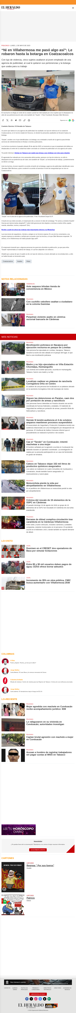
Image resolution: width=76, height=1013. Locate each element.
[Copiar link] (24, 120)
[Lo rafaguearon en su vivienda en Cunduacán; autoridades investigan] (13, 724)
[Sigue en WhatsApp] (69, 120)
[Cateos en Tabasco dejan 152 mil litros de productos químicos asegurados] (13, 468)
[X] (7, 120)
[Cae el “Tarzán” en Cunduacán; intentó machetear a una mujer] (13, 448)
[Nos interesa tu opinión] (38, 982)
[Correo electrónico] (20, 120)
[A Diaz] (5, 661)
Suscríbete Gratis (38, 850)
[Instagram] (35, 998)
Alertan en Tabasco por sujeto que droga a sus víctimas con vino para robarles (42, 153)
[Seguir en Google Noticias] (73, 120)
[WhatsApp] (11, 120)
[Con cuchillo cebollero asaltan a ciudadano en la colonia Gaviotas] (13, 304)
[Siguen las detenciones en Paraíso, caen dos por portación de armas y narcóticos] (13, 404)
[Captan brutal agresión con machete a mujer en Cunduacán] (13, 740)
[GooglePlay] (49, 998)
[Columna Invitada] (5, 680)
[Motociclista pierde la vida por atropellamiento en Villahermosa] (13, 487)
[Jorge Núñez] (5, 671)
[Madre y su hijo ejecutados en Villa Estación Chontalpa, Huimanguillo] (13, 368)
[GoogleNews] (40, 998)
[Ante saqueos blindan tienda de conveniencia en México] (13, 289)
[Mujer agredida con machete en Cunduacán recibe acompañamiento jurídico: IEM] (13, 709)
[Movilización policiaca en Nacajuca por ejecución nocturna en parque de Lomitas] (13, 350)
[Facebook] (2, 120)
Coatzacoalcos (8, 261)
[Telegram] (15, 120)
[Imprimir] (28, 120)
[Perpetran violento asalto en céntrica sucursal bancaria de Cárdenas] (13, 320)
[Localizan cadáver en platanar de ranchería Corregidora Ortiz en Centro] (13, 385)
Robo (28, 261)
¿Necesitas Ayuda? (38, 994)
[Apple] (44, 998)
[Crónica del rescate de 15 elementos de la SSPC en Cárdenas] (13, 505)
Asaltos (19, 261)
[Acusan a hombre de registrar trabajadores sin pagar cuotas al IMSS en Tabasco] (13, 755)
